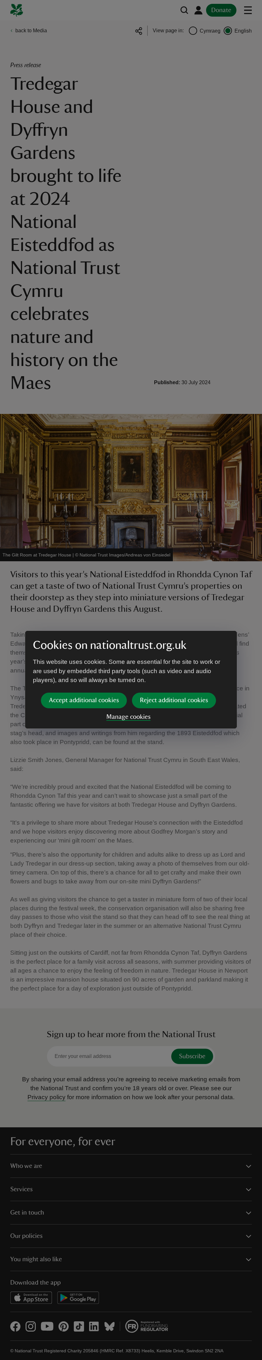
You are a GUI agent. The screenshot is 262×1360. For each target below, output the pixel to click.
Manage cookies (128, 717)
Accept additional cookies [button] (84, 700)
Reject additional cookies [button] (174, 700)
